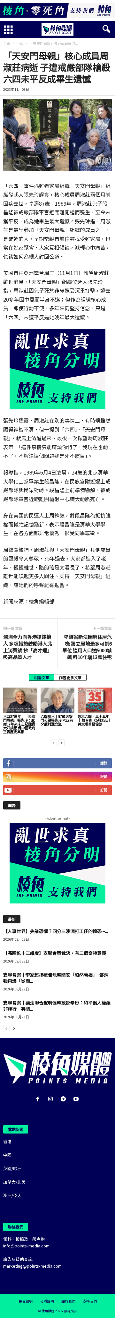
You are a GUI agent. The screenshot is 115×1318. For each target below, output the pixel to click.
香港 (7, 1141)
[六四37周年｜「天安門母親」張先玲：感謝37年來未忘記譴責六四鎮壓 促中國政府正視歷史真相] (20, 700)
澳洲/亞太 (12, 1195)
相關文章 (41, 677)
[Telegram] (64, 1099)
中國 (19, 43)
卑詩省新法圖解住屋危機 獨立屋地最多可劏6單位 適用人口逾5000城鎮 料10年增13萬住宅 (87, 646)
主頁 (6, 43)
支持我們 (90, 1301)
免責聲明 (26, 1301)
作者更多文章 (70, 677)
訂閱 (103, 790)
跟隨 (103, 776)
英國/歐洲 (12, 1168)
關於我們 (68, 1301)
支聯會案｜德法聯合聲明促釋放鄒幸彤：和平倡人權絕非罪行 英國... (57, 1005)
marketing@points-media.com (32, 1266)
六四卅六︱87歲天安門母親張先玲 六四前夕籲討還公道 (57, 720)
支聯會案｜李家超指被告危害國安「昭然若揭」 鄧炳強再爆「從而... (55, 977)
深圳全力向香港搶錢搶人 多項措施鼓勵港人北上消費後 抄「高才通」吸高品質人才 (27, 646)
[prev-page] (53, 742)
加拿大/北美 (14, 1182)
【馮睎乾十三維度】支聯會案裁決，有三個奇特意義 (54, 953)
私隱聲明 (47, 1301)
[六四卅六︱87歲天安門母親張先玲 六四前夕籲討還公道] (58, 700)
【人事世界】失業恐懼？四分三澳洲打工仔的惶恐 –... (55, 931)
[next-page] (61, 742)
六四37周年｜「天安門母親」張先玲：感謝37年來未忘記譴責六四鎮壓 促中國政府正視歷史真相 (19, 724)
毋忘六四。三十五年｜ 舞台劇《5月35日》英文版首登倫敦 (94, 720)
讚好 (103, 763)
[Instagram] (51, 1099)
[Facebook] (39, 1099)
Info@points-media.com (26, 1246)
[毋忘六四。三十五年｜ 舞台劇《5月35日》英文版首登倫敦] (95, 700)
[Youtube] (77, 1099)
